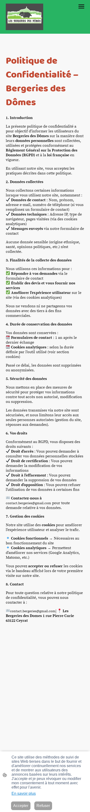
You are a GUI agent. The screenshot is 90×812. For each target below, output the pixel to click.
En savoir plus (24, 793)
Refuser (43, 806)
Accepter (20, 806)
